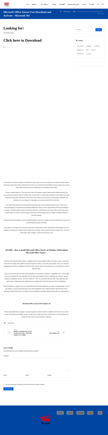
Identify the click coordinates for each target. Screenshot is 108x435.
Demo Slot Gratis (80, 46)
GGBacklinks (88, 46)
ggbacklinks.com (80, 49)
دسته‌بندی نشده (11, 322)
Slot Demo (93, 49)
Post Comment (8, 388)
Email (27, 375)
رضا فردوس (88, 53)
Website (49, 375)
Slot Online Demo (80, 53)
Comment (6, 356)
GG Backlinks (96, 46)
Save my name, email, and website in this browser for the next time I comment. (25, 384)
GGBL (87, 49)
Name (5, 375)
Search (98, 29)
